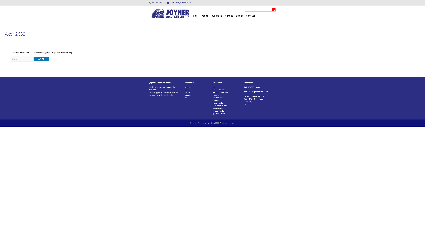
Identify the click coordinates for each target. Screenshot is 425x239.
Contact (250, 16)
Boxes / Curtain (218, 90)
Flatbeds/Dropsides (220, 92)
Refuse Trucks (218, 111)
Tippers (215, 95)
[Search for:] (22, 59)
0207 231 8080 (157, 3)
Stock (187, 92)
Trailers (215, 100)
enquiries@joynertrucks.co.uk (180, 3)
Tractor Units (217, 98)
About (205, 16)
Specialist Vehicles (219, 114)
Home (195, 16)
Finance (229, 16)
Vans (214, 87)
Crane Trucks (217, 103)
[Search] (273, 9)
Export (239, 16)
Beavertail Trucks (219, 106)
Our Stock (216, 16)
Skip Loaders (217, 108)
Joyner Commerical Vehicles (203, 123)
